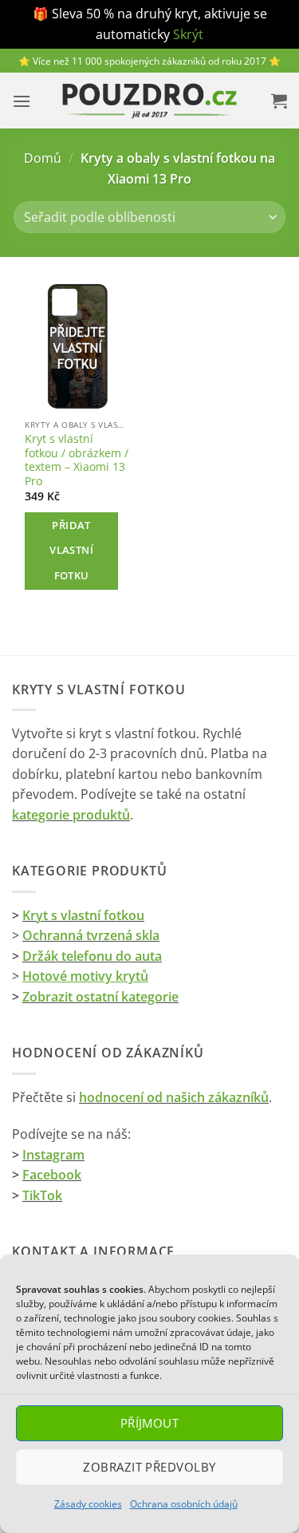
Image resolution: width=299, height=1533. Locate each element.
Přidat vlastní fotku (71, 550)
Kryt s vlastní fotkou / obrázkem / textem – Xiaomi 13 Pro (76, 460)
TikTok (42, 1195)
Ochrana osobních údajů (184, 1504)
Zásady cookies (88, 1504)
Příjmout (149, 1423)
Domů (42, 158)
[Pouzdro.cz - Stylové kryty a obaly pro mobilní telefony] (150, 101)
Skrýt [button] (188, 34)
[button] (21, 101)
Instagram (53, 1155)
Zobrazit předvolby (149, 1467)
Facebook (51, 1174)
